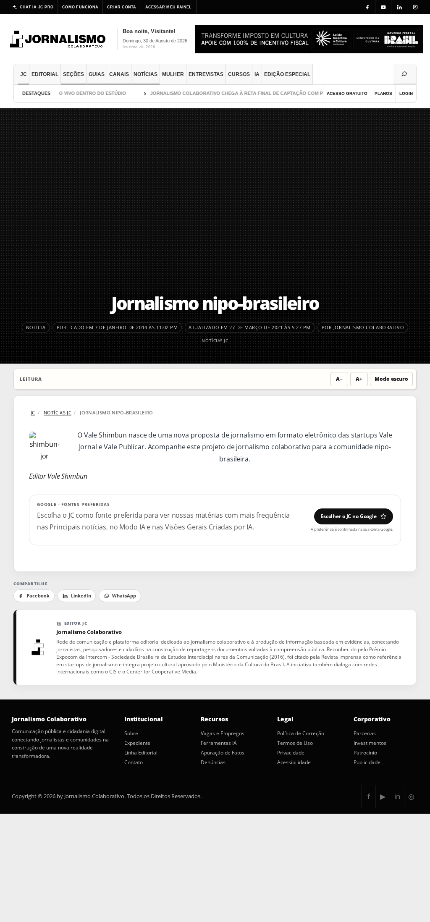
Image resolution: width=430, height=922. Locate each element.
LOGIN (406, 93)
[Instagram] (415, 7)
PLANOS (383, 93)
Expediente (137, 743)
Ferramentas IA (219, 743)
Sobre (131, 733)
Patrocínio (365, 752)
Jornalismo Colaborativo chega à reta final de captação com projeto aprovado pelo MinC (264, 93)
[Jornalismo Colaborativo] (58, 39)
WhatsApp (124, 596)
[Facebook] (367, 7)
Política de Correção (300, 733)
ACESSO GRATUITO (347, 93)
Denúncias (213, 762)
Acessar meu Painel (168, 7)
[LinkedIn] (399, 7)
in (397, 796)
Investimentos (370, 743)
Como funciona (80, 7)
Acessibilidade (294, 762)
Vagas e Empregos (222, 733)
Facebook (38, 596)
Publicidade (367, 762)
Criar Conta (121, 7)
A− (339, 378)
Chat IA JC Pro (36, 7)
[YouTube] (383, 7)
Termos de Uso (295, 743)
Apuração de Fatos (222, 752)
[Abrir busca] (404, 74)
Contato (133, 762)
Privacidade (290, 752)
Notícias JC (215, 340)
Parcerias (365, 733)
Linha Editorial (140, 752)
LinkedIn (81, 596)
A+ (359, 378)
